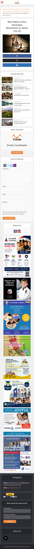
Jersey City (19, 9)
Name (4, 186)
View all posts (17, 152)
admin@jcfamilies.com (13, 488)
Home (4, 9)
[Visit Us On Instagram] (19, 231)
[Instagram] (5, 538)
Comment (6, 169)
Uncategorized (17, 78)
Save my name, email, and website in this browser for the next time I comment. (15, 213)
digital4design (26, 546)
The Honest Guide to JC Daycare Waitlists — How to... (22, 88)
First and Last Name (9, 514)
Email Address (7, 508)
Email (4, 194)
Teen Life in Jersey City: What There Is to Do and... (22, 80)
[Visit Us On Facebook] (15, 231)
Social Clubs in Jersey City (21, 95)
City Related (11, 9)
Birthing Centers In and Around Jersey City (20, 122)
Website (5, 202)
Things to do (17, 108)
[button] (5, 165)
